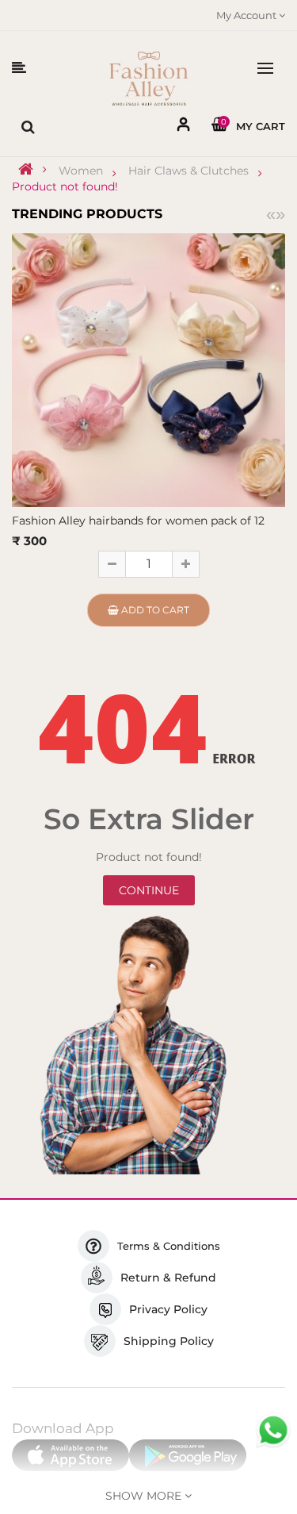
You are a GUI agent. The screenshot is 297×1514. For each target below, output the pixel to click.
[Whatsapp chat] (273, 1431)
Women (81, 170)
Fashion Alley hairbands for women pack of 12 (138, 520)
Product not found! (65, 186)
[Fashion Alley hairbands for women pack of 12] (148, 369)
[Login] (184, 127)
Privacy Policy (168, 1309)
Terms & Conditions (168, 1245)
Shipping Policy (169, 1341)
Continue (149, 890)
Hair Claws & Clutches (188, 170)
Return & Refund (168, 1277)
